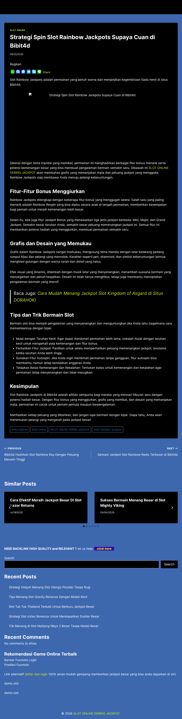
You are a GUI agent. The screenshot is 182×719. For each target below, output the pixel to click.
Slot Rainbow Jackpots (107, 429)
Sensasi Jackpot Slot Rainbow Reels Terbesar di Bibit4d (138, 451)
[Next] (172, 507)
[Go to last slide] (10, 507)
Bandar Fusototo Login (20, 660)
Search (9, 558)
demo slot (11, 683)
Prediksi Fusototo (16, 665)
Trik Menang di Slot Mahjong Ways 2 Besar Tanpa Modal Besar (53, 626)
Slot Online (39, 429)
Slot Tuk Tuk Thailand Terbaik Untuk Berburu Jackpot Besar (51, 606)
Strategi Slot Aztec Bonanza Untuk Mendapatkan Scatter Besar (54, 616)
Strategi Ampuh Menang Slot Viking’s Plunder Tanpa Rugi (49, 587)
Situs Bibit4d (20, 429)
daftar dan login (36, 674)
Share (46, 72)
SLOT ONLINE (17, 30)
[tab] (84, 526)
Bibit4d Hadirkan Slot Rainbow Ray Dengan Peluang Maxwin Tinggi (41, 454)
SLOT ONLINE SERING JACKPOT (69, 429)
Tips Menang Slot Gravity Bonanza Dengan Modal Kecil (48, 597)
